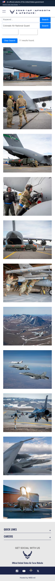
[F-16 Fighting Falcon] (27, 499)
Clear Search (9, 40)
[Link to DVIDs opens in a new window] (31, 570)
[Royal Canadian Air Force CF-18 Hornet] (27, 326)
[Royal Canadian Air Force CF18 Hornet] (27, 369)
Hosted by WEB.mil (27, 578)
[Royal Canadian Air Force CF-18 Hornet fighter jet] (27, 456)
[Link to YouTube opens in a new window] (24, 571)
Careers (8, 536)
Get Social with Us (27, 548)
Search (45, 19)
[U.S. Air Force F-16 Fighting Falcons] (27, 412)
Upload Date (27, 31)
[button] (11, 4)
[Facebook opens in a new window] (17, 571)
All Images (9, 31)
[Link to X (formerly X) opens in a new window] (38, 571)
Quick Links (10, 529)
